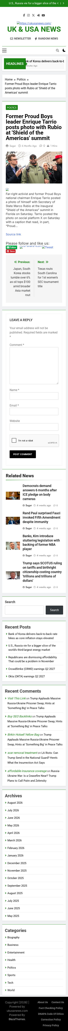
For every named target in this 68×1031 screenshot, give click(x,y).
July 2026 (13, 810)
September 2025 (17, 885)
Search (10, 602)
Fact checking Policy (51, 1008)
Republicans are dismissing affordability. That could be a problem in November (31, 3)
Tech (10, 982)
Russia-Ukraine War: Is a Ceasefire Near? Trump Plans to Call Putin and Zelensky (33, 776)
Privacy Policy (51, 1025)
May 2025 (13, 916)
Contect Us (57, 1002)
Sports (11, 975)
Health (11, 960)
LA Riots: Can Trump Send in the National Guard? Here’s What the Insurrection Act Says (32, 757)
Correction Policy (51, 1019)
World (11, 990)
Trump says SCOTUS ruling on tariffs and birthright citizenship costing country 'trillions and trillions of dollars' (42, 571)
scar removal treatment (22, 753)
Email (14, 405)
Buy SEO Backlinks (19, 716)
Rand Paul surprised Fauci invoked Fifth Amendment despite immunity (41, 517)
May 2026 (13, 825)
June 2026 (13, 817)
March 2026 (14, 840)
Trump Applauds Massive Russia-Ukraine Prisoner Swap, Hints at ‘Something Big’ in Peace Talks (34, 703)
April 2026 (13, 833)
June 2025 (13, 908)
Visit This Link (16, 698)
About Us (43, 1002)
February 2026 (15, 848)
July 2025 (13, 900)
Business (12, 945)
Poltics (12, 107)
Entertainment (15, 952)
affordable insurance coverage (26, 771)
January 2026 (15, 855)
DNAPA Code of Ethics (51, 1014)
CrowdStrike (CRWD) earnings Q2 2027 (31, 669)
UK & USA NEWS (34, 29)
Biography (13, 937)
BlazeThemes (17, 1019)
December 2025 (16, 863)
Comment (17, 345)
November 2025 (16, 870)
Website (15, 421)
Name (14, 390)
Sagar (13, 146)
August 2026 (14, 802)
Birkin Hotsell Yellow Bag (23, 734)
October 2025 (15, 878)
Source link (13, 234)
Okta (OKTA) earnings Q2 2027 (26, 676)
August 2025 (14, 893)
